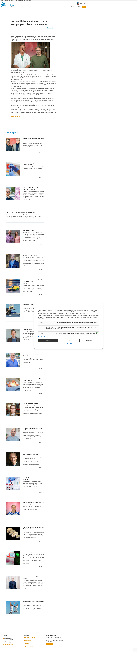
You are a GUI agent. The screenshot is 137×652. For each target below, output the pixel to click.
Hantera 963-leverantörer (42, 336)
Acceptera (48, 340)
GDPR (71, 343)
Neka (69, 340)
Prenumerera (28, 642)
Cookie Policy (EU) (29, 646)
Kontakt (27, 643)
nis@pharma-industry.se (9, 644)
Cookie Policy (67, 343)
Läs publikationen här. (15, 116)
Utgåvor (27, 639)
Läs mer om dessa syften (51, 336)
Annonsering (28, 640)
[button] (98, 307)
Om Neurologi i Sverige (30, 637)
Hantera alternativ (89, 340)
